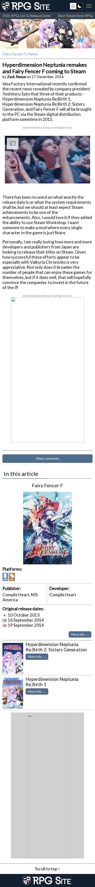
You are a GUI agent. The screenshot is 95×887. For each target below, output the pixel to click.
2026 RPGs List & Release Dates (26, 16)
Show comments (47, 458)
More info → (80, 634)
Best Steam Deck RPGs (75, 16)
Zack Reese (16, 76)
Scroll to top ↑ (47, 868)
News (33, 54)
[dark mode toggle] (76, 6)
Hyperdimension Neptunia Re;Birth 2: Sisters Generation (56, 647)
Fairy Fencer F (14, 54)
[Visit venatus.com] (80, 176)
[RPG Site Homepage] (26, 6)
